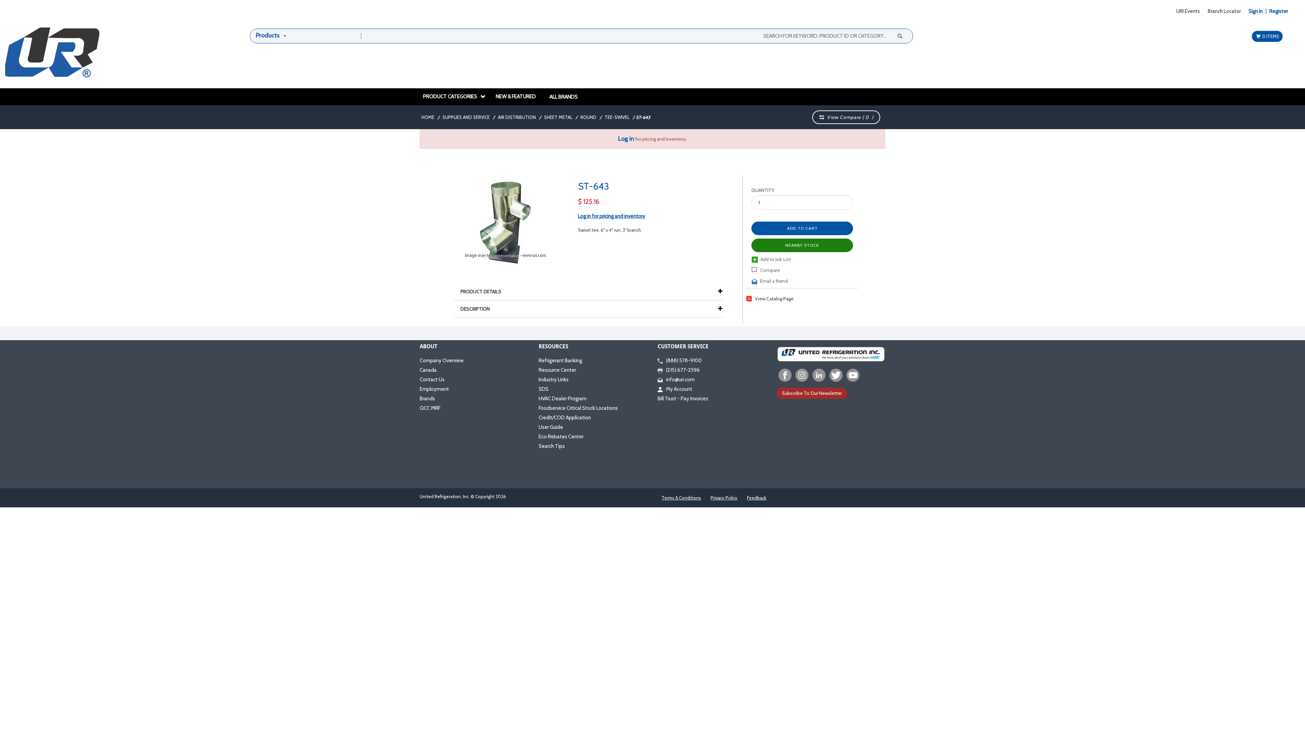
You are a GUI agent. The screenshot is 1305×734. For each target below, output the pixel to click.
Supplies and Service (466, 117)
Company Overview (442, 360)
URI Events (1188, 11)
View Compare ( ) (848, 117)
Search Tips (552, 446)
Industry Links (554, 380)
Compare (769, 270)
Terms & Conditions (681, 498)
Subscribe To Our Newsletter (812, 393)
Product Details (480, 292)
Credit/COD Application (565, 418)
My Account (679, 389)
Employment (434, 389)
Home (427, 117)
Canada (428, 370)
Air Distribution (517, 117)
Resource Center (557, 370)
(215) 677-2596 (683, 370)
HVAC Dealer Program (563, 399)
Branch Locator (1224, 11)
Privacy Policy (724, 498)
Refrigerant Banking (560, 360)
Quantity (762, 190)
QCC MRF (430, 408)
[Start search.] (899, 35)
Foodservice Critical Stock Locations (578, 408)
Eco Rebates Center (561, 437)
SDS (544, 389)
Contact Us (432, 380)
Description (475, 309)
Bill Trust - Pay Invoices (683, 399)
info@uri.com (680, 380)
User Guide (551, 427)
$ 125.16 (588, 202)
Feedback (756, 498)
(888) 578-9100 (684, 360)
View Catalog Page (774, 299)
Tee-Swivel (617, 117)
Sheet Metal (558, 117)
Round (588, 117)
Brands (427, 399)
